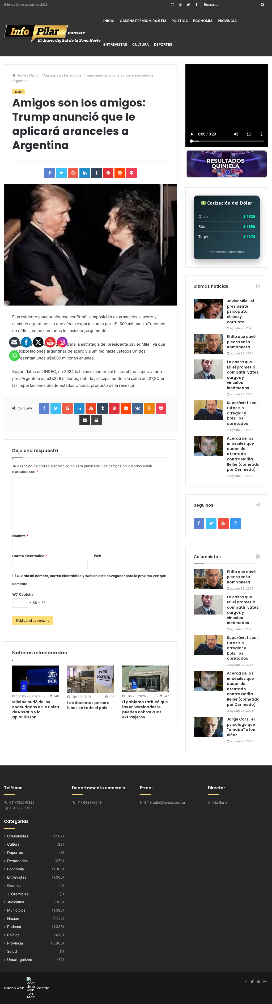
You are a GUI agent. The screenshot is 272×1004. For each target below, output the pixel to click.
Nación (35, 75)
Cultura (140, 44)
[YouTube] (180, 4)
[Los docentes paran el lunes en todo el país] (90, 679)
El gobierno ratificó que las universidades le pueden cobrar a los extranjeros (145, 709)
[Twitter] (188, 4)
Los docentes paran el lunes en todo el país (88, 705)
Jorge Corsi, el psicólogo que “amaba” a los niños (241, 727)
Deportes (163, 44)
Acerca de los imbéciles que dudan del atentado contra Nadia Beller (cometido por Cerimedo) (243, 454)
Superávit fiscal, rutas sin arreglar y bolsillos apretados (243, 413)
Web (97, 556)
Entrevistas (115, 44)
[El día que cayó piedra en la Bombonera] (208, 344)
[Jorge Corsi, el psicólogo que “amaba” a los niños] (208, 727)
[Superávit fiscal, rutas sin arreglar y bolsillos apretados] (208, 410)
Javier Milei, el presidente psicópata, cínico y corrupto (240, 311)
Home (20, 75)
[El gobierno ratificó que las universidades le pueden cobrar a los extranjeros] (145, 679)
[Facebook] (196, 4)
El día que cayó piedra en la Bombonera (241, 342)
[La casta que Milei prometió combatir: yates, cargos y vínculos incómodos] (208, 369)
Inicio (108, 21)
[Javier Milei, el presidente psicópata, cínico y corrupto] (208, 309)
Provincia (227, 21)
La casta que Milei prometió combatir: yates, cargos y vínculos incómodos (243, 375)
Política (180, 21)
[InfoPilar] (52, 34)
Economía (202, 21)
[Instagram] (172, 4)
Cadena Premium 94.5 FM (143, 21)
